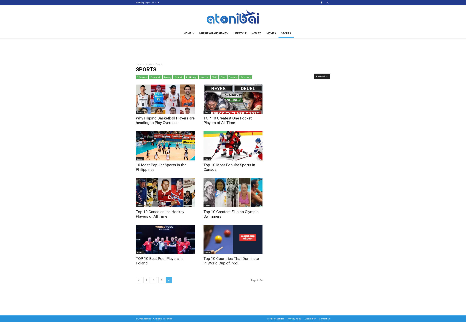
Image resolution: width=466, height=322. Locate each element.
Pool (223, 77)
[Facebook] (321, 2)
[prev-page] (139, 280)
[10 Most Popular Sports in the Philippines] (165, 145)
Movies (271, 33)
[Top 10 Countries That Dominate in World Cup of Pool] (233, 239)
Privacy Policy (294, 318)
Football (178, 77)
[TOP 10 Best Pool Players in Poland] (165, 239)
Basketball (155, 77)
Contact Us (324, 318)
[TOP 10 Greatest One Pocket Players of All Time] (233, 99)
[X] (327, 2)
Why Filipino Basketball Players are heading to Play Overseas (165, 120)
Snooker (233, 77)
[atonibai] (233, 17)
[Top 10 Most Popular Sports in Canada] (233, 145)
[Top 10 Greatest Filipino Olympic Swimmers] (233, 192)
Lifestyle (240, 33)
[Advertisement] (233, 50)
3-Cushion (142, 77)
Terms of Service (275, 318)
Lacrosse (204, 77)
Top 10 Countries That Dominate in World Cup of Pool (231, 260)
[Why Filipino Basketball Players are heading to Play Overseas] (165, 99)
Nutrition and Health (213, 33)
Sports (286, 33)
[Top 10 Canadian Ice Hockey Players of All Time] (165, 192)
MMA (214, 77)
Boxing (167, 77)
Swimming (246, 77)
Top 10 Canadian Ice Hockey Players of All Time (160, 214)
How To (256, 33)
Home (187, 33)
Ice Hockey (191, 77)
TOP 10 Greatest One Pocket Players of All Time (228, 120)
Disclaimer (310, 318)
